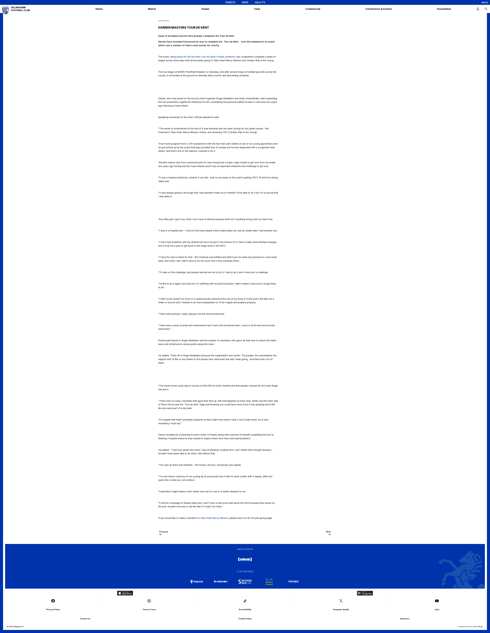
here (244, 518)
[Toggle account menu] (478, 9)
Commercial (312, 8)
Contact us (85, 618)
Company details (341, 609)
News (99, 8)
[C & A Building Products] (269, 582)
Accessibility (245, 609)
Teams (205, 8)
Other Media (478, 627)
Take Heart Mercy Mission (214, 518)
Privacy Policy (53, 609)
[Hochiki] (221, 582)
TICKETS (230, 2)
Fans (257, 8)
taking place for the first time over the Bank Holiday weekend (202, 56)
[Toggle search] (486, 9)
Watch (152, 8)
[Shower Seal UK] (245, 582)
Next (328, 531)
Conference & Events (378, 8)
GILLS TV (260, 2)
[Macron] (196, 582)
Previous (163, 531)
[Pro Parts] (293, 582)
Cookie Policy (245, 618)
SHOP (245, 2)
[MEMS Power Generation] (245, 559)
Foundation (444, 8)
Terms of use (149, 609)
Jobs (436, 609)
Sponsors (405, 618)
